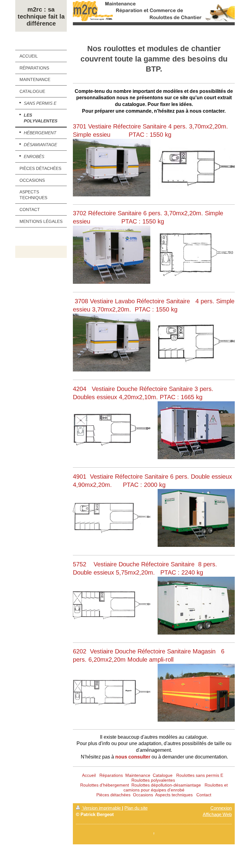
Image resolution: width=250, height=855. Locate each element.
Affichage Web (217, 814)
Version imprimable (101, 808)
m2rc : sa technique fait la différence (41, 16)
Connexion (221, 808)
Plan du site (136, 808)
